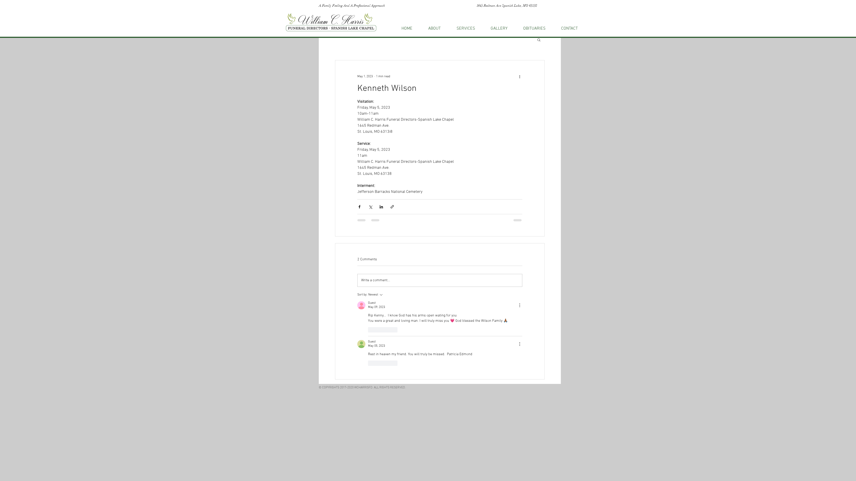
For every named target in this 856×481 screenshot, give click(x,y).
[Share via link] (392, 207)
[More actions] (519, 76)
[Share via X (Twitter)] (370, 207)
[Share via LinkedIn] (381, 207)
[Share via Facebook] (359, 207)
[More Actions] (519, 305)
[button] (569, 28)
